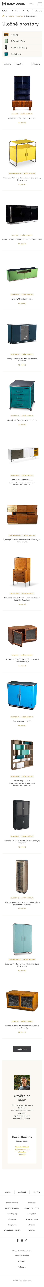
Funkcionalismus (15, 173)
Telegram (22, 1154)
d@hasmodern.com (22, 1149)
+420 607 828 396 (22, 1146)
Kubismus (15, 655)
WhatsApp (22, 1152)
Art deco (15, 114)
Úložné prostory (26, 114)
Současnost (15, 294)
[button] (32, 4)
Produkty (11, 16)
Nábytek (20, 16)
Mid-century (15, 593)
